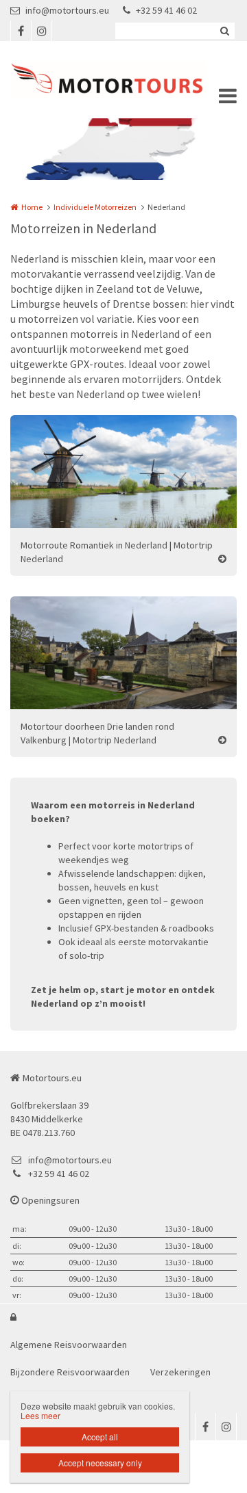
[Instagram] (41, 31)
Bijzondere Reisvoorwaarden (70, 1372)
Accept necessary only (100, 1462)
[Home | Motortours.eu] (123, 79)
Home (32, 207)
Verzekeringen (180, 1372)
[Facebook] (20, 31)
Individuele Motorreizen (95, 207)
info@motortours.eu (67, 10)
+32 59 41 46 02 (166, 10)
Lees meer (40, 1415)
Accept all (100, 1436)
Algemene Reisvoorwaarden (68, 1344)
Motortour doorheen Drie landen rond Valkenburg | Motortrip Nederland (97, 733)
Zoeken (224, 31)
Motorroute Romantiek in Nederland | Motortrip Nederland (117, 552)
